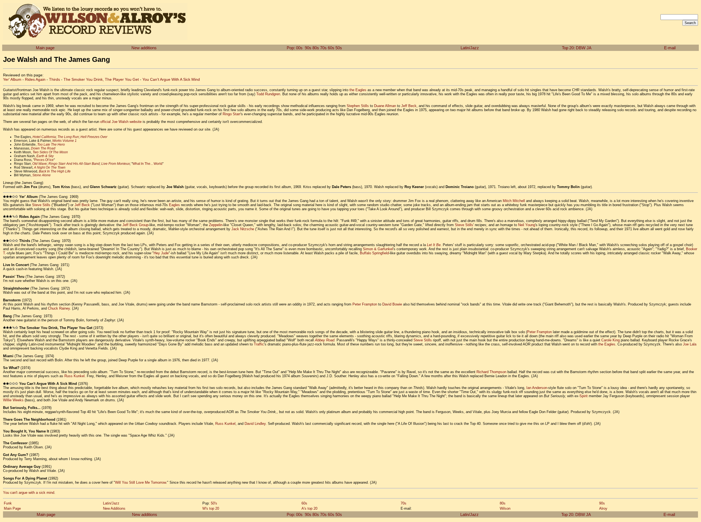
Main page (45, 47)
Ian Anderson (536, 388)
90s (308, 47)
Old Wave (39, 164)
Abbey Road (324, 340)
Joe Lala (689, 344)
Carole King (610, 340)
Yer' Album (12, 79)
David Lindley (255, 424)
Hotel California (44, 137)
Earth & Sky (45, 156)
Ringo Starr (231, 114)
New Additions (114, 508)
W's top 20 (210, 508)
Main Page (12, 508)
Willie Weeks (13, 400)
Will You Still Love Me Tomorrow (140, 482)
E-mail (670, 47)
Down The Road (43, 148)
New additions (144, 47)
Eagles (174, 205)
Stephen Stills (358, 106)
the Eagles (357, 90)
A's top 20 (309, 508)
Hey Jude (161, 253)
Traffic (259, 344)
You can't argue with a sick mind (28, 493)
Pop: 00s (295, 47)
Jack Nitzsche (242, 229)
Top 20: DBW (573, 47)
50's (214, 503)
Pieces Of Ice (44, 160)
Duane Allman (385, 106)
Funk (8, 503)
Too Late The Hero (51, 144)
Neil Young (526, 225)
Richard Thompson (491, 372)
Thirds (54, 79)
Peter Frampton (364, 304)
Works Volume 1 (64, 141)
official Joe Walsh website (121, 122)
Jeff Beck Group (135, 225)
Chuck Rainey (59, 308)
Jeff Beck (408, 106)
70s (323, 47)
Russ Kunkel (74, 376)
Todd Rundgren (268, 94)
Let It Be (434, 245)
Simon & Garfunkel (378, 249)
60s (331, 47)
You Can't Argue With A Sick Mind (171, 79)
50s (338, 47)
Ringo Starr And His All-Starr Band (74, 164)
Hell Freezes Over (94, 137)
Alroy (603, 508)
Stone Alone (41, 175)
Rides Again (35, 79)
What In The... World (147, 164)
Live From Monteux (115, 164)
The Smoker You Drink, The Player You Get (101, 79)
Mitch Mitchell (514, 201)
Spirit (583, 396)
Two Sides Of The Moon (50, 152)
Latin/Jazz (470, 47)
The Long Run (68, 137)
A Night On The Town (49, 167)
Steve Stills (41, 205)
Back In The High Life (55, 171)
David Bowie (392, 304)
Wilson (505, 508)
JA (589, 47)
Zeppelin (215, 225)
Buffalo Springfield (374, 253)
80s (315, 47)
